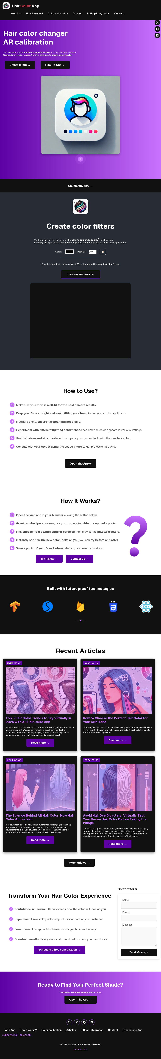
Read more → (40, 742)
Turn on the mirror (80, 274)
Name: (125, 900)
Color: (58, 251)
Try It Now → (49, 558)
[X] (77, 1022)
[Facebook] (84, 1022)
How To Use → (55, 64)
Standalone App (132, 1030)
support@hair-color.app (16, 1034)
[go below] (80, 159)
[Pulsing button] (80, 159)
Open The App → (80, 999)
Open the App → (81, 463)
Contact (119, 13)
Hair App (25, 6)
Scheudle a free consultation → (59, 949)
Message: (127, 924)
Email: (125, 912)
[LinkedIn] (91, 1022)
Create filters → (19, 64)
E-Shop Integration (98, 13)
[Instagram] (69, 1022)
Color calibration (58, 13)
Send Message (138, 952)
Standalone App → (80, 185)
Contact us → (79, 558)
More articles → (79, 862)
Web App (16, 13)
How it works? (34, 13)
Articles (77, 13)
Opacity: (81, 251)
